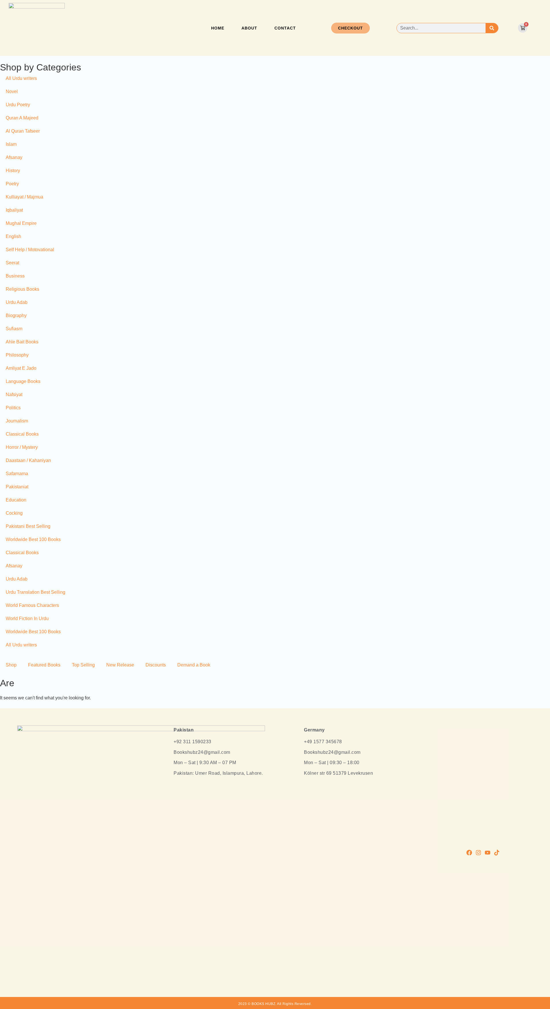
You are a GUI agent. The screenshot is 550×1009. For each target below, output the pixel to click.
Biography (16, 315)
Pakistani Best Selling (28, 526)
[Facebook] (469, 852)
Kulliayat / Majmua (24, 196)
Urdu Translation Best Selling (35, 592)
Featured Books (44, 664)
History (13, 170)
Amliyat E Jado (21, 368)
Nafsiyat (14, 394)
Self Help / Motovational (30, 249)
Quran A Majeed (22, 117)
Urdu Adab (17, 302)
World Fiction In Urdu (27, 618)
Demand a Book (193, 664)
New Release (120, 664)
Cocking (14, 513)
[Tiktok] (496, 852)
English (13, 236)
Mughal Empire (21, 223)
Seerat (12, 262)
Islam (11, 144)
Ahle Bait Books (22, 341)
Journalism (17, 420)
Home (217, 28)
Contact (285, 28)
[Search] (492, 28)
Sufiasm (14, 328)
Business (15, 276)
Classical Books (22, 434)
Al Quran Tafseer (23, 131)
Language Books (23, 381)
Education (16, 499)
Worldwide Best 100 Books (33, 539)
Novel (12, 91)
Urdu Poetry (18, 104)
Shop (11, 664)
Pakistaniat (17, 486)
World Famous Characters (32, 605)
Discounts (156, 664)
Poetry (12, 183)
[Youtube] (487, 852)
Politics (13, 407)
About (249, 28)
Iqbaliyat (14, 210)
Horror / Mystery (22, 447)
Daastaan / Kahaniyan (28, 460)
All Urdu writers (21, 78)
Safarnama (17, 473)
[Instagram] (478, 852)
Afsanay (14, 157)
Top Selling (83, 664)
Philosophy (17, 355)
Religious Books (22, 289)
